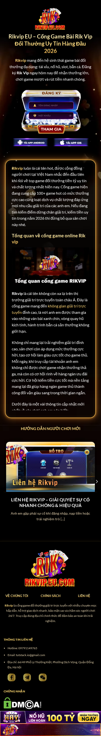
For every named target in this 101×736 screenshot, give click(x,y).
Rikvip (17, 168)
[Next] (96, 481)
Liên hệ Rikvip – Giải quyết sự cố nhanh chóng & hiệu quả (50, 502)
